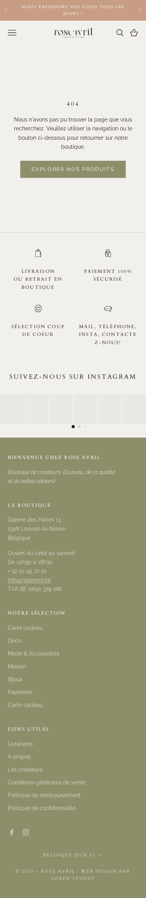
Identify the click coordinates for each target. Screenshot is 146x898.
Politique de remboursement (44, 795)
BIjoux (15, 679)
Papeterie (20, 692)
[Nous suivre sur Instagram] (26, 832)
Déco (14, 641)
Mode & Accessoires (33, 653)
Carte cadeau (25, 628)
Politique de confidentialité (42, 808)
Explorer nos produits (73, 169)
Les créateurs (25, 769)
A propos (19, 757)
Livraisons (20, 744)
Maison (17, 666)
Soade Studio (73, 878)
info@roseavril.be (29, 580)
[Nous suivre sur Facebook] (12, 832)
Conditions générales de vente (46, 782)
